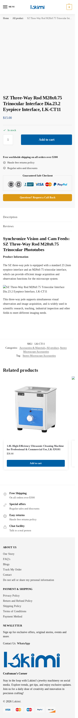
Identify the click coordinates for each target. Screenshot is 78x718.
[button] (68, 7)
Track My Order (12, 569)
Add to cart (46, 139)
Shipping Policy (12, 606)
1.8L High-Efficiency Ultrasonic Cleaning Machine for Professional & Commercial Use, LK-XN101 (35, 447)
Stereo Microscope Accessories (39, 355)
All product (17, 18)
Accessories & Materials (32, 347)
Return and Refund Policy (17, 600)
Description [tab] (10, 217)
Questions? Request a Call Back (37, 197)
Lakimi (16, 701)
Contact (7, 574)
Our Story (8, 553)
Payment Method (12, 616)
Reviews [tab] (8, 226)
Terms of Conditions (14, 611)
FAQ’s (6, 559)
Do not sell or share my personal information (28, 580)
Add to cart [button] (36, 463)
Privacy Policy (11, 595)
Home (6, 18)
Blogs (6, 564)
